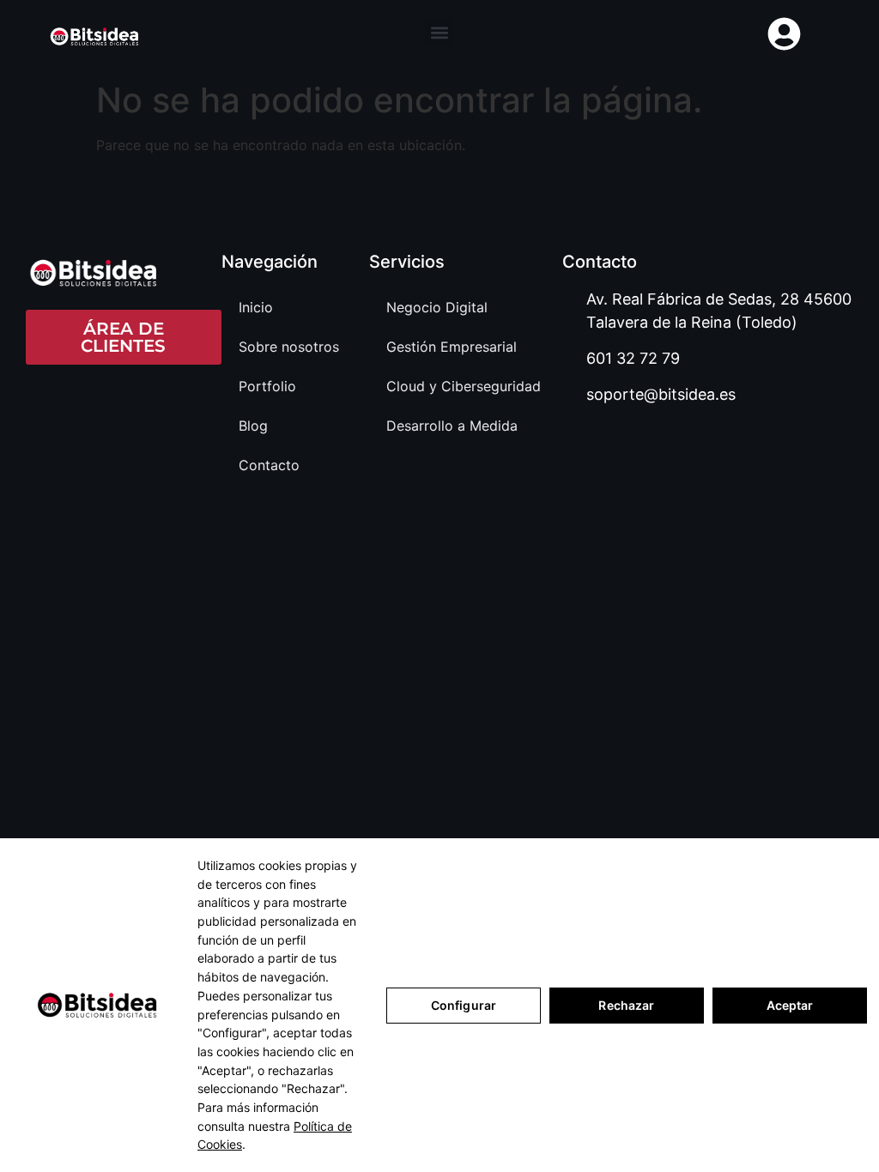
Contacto (269, 465)
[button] (439, 32)
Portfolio (267, 386)
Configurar (463, 1005)
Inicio (256, 307)
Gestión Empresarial (451, 346)
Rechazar (626, 1005)
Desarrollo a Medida (452, 425)
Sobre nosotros (289, 346)
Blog (253, 425)
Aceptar (790, 1005)
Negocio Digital (437, 307)
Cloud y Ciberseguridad (463, 386)
